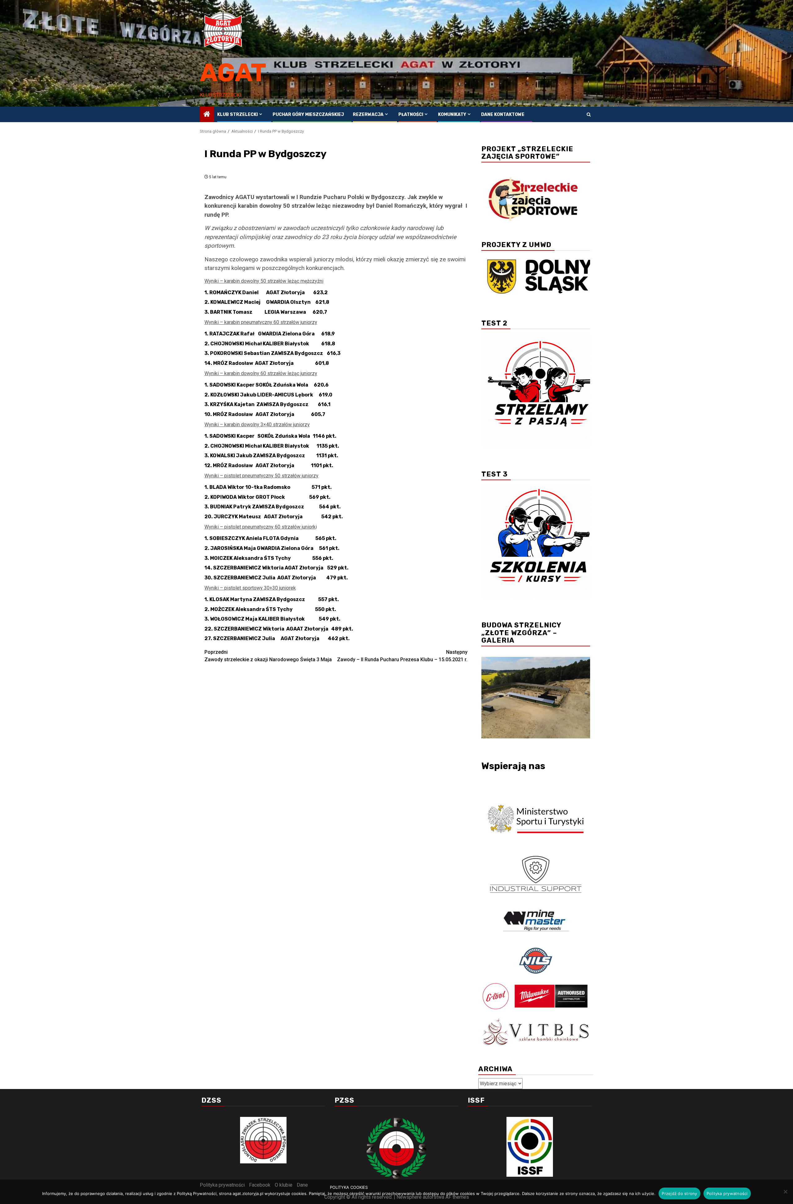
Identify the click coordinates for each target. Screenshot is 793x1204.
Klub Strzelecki (237, 114)
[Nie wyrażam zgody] (785, 1192)
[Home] (207, 114)
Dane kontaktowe (502, 114)
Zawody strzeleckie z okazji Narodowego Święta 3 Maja (268, 655)
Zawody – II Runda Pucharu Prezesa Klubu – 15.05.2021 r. (402, 655)
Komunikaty (452, 114)
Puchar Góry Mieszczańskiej (308, 114)
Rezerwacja (368, 114)
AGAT (233, 72)
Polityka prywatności (727, 1193)
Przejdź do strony (679, 1193)
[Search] (589, 114)
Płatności (410, 114)
